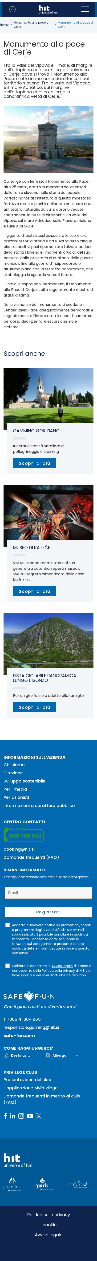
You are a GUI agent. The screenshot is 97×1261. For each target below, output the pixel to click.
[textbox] (20, 1055)
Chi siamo (14, 765)
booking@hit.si (19, 849)
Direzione (13, 773)
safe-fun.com (19, 1035)
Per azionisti (16, 797)
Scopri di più (34, 463)
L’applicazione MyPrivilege (31, 1088)
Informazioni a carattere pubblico (39, 805)
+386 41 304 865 (24, 1019)
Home (4, 25)
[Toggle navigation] (88, 9)
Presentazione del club (27, 1080)
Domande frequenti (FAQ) (31, 857)
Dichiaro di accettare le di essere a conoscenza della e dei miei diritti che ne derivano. (51, 971)
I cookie (48, 1225)
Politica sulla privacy (48, 1215)
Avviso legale (48, 1235)
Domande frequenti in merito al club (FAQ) (42, 1099)
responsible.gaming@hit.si (31, 1027)
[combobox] (24, 1055)
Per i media (15, 789)
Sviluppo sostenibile (24, 781)
